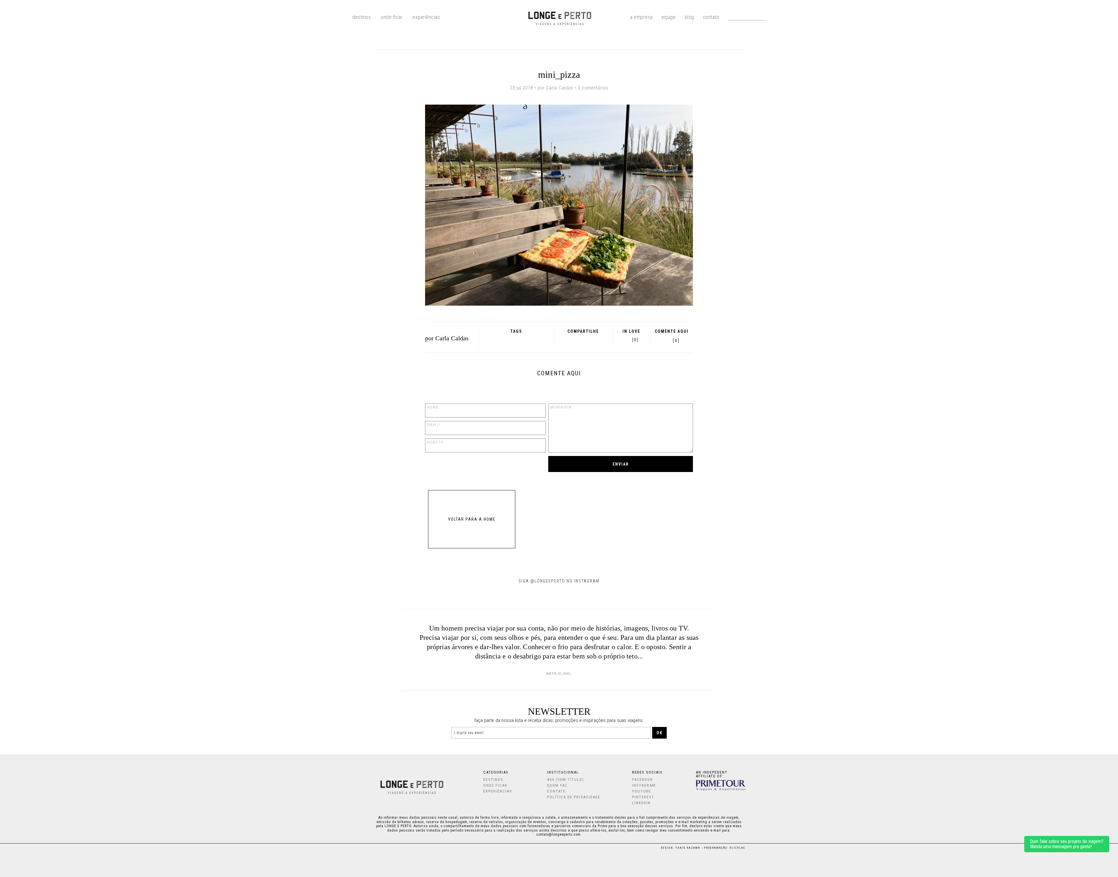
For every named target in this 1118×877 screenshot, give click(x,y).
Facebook (567, 339)
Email (598, 339)
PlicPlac (737, 847)
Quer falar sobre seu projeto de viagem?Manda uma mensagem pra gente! (1066, 844)
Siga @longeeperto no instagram (559, 581)
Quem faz (557, 785)
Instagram (644, 785)
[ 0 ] (676, 340)
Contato (711, 17)
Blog (689, 17)
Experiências (426, 17)
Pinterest (589, 339)
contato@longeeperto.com (558, 834)
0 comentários (593, 88)
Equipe (668, 17)
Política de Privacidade (573, 797)
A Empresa (641, 17)
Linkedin (641, 803)
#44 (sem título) (565, 779)
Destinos (493, 779)
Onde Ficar (391, 17)
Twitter (582, 339)
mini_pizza (559, 74)
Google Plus (574, 339)
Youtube (641, 791)
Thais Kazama (687, 847)
